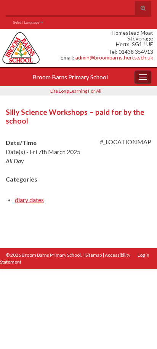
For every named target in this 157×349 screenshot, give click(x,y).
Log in (143, 255)
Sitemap (93, 255)
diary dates (29, 199)
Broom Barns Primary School (70, 76)
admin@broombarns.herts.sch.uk (114, 57)
